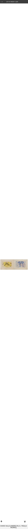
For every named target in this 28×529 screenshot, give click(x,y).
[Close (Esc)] (26, 1)
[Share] (23, 1)
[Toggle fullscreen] (19, 1)
